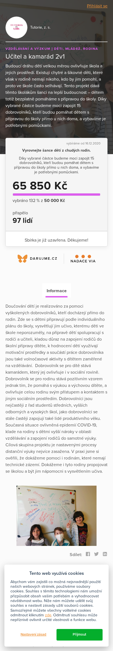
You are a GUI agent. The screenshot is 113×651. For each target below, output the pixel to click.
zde (48, 615)
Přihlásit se (97, 6)
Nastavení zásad (33, 634)
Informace (57, 291)
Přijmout (79, 634)
